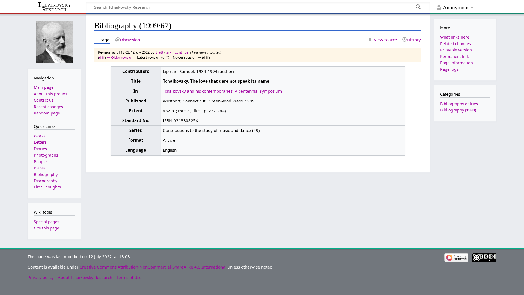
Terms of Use (129, 277)
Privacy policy (41, 277)
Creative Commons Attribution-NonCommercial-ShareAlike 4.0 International (153, 267)
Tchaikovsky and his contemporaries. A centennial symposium (222, 91)
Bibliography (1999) (458, 110)
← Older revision (120, 57)
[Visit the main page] (55, 41)
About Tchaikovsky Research (85, 277)
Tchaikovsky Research (54, 7)
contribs (181, 52)
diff (102, 57)
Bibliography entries (459, 103)
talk (168, 52)
